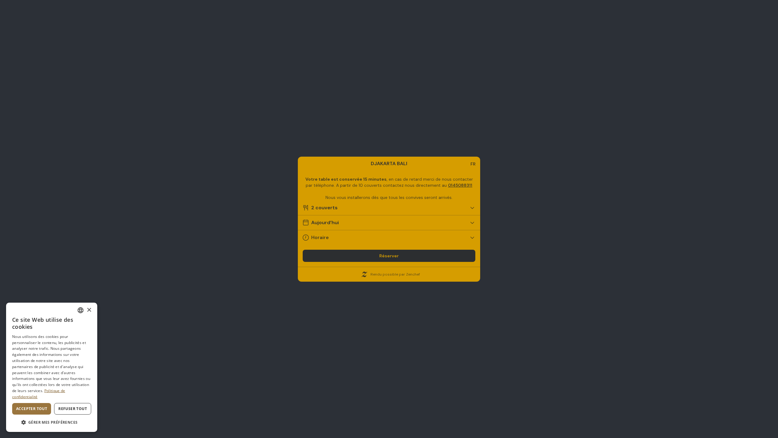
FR (473, 164)
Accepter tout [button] (31, 408)
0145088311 (460, 185)
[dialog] (51, 367)
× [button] (89, 310)
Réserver (389, 256)
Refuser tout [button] (72, 408)
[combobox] (80, 310)
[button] (51, 422)
